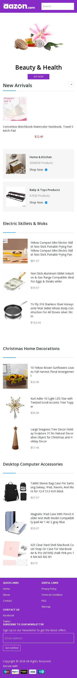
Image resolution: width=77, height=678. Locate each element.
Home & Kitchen (41, 157)
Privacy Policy (48, 588)
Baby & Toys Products (45, 190)
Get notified (11, 648)
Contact (7, 600)
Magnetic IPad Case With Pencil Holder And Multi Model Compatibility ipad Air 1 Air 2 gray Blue (52, 518)
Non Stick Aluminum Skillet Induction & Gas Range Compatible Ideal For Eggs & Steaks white (52, 277)
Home (6, 588)
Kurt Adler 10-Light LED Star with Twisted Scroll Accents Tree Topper (52, 402)
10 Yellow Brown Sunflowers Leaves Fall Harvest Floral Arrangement (52, 371)
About (6, 594)
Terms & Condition (52, 594)
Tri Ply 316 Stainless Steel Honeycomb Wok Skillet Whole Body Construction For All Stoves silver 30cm (52, 310)
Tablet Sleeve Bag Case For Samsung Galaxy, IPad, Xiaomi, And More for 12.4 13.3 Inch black (52, 487)
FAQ (43, 600)
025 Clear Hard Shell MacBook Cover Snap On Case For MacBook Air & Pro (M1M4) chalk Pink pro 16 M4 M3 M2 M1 (52, 551)
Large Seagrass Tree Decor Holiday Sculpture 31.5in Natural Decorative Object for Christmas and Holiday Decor (52, 435)
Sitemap (46, 606)
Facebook (8, 615)
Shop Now (37, 169)
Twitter (7, 621)
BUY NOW (38, 76)
